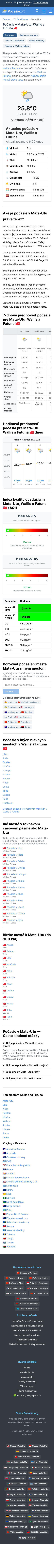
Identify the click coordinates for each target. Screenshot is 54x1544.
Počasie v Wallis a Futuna (17, 46)
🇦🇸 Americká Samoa (14, 1149)
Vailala (6, 794)
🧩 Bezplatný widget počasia (27, 1395)
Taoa (5, 790)
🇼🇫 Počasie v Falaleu (14, 862)
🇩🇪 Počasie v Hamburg (27, 1298)
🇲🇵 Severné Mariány (14, 1230)
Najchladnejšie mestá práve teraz (27, 1325)
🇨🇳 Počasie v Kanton (38, 1278)
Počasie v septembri (14, 40)
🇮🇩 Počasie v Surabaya (37, 1283)
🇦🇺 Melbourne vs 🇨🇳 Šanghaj (18, 712)
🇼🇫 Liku (7, 959)
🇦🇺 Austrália (9, 1153)
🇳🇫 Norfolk (9, 1197)
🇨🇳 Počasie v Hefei (39, 1293)
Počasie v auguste (29, 35)
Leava (6, 786)
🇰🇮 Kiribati (8, 1173)
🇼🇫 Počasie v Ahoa (13, 895)
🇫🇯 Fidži (7, 1161)
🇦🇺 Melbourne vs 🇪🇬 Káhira (17, 727)
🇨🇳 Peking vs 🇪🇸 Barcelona (17, 722)
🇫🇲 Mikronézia (10, 1185)
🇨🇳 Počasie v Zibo (14, 1283)
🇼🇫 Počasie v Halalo (14, 888)
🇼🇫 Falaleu (8, 952)
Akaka (6, 774)
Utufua (6, 766)
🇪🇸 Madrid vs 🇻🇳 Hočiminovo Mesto (21, 702)
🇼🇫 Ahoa (7, 985)
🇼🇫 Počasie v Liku (12, 849)
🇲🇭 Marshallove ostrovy (16, 1177)
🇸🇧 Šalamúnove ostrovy (16, 1222)
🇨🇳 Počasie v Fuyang (15, 1278)
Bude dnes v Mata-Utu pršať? (22, 1071)
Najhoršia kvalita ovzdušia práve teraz (27, 1344)
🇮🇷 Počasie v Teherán (16, 1293)
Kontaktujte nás (27, 1372)
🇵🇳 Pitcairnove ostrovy (15, 1218)
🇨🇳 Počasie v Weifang (27, 1273)
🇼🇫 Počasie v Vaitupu (14, 875)
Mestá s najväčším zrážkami (27, 1330)
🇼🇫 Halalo (8, 1004)
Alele (5, 758)
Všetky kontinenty (27, 1381)
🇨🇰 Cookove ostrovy (14, 1157)
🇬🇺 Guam (8, 1169)
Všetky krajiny (27, 1386)
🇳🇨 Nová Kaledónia (13, 1201)
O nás (27, 1367)
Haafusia (7, 802)
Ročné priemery (36, 40)
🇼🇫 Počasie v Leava (13, 908)
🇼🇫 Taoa (7, 1018)
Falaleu (7, 762)
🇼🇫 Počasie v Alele (13, 856)
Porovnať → (10, 691)
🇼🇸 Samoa (8, 1226)
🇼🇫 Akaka (8, 946)
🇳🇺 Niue (7, 1193)
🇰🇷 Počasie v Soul (14, 1288)
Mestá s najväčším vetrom (27, 1335)
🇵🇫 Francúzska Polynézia (16, 1165)
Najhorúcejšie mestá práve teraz (27, 1321)
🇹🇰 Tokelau (9, 1234)
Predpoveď (10, 35)
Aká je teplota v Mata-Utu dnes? (24, 1078)
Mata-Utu (8, 1100)
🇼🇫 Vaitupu (9, 978)
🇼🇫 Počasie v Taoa (13, 901)
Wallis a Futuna (21, 19)
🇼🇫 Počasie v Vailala (14, 914)
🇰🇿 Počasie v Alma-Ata (27, 1309)
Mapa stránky (27, 1377)
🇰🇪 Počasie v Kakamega (27, 1303)
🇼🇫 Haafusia (9, 965)
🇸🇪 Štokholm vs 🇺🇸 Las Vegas (19, 707)
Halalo (6, 778)
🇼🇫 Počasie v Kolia (13, 921)
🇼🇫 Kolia (7, 1011)
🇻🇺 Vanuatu (9, 1246)
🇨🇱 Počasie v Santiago (37, 1288)
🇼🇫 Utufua (8, 991)
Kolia (5, 798)
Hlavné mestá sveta (27, 1391)
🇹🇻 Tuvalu (8, 1242)
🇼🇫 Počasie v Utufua (14, 869)
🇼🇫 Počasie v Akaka (13, 882)
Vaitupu (7, 770)
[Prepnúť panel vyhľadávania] (37, 11)
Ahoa (5, 782)
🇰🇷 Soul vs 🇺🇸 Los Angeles (17, 717)
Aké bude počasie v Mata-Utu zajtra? (27, 1065)
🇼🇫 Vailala (8, 998)
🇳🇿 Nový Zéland (11, 1205)
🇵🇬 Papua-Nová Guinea (15, 1214)
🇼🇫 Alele (7, 972)
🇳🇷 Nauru (8, 1189)
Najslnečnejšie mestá (27, 1339)
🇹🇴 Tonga (8, 1238)
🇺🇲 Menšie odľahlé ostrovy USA (20, 1181)
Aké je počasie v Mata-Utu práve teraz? (23, 1045)
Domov (6, 19)
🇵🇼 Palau (7, 1210)
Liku (5, 754)
